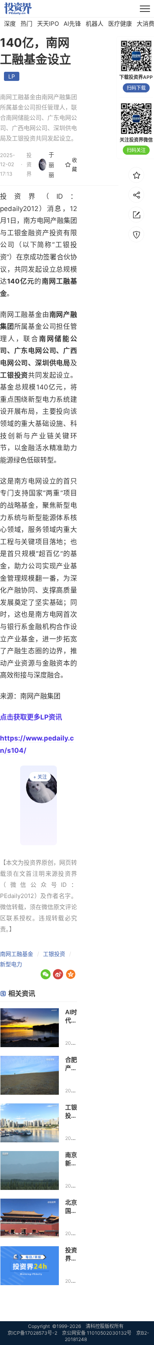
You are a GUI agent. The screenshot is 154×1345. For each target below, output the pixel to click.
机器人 (94, 23)
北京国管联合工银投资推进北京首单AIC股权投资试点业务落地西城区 (71, 1207)
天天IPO (48, 23)
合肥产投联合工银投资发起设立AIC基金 (71, 1064)
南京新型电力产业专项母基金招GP (71, 1159)
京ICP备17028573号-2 (32, 1333)
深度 (10, 23)
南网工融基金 (16, 953)
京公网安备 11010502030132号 (96, 1333)
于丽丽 (51, 164)
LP (11, 76)
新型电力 (11, 964)
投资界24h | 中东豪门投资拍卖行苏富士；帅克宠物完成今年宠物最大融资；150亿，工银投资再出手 (71, 1254)
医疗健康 (120, 23)
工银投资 (54, 953)
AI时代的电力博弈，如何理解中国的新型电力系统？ (71, 1016)
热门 (26, 23)
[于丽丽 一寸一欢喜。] (38, 805)
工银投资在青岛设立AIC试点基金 (71, 1111)
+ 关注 (40, 777)
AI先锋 (72, 23)
